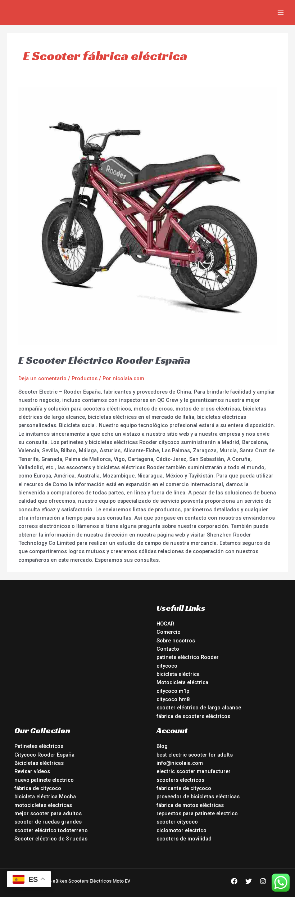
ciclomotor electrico (181, 830)
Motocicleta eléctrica (182, 682)
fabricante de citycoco (183, 788)
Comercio (168, 632)
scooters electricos (180, 780)
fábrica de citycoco (37, 788)
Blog (162, 746)
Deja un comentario (42, 378)
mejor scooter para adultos (48, 813)
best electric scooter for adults (194, 755)
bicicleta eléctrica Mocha (45, 796)
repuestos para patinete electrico (197, 813)
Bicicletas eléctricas (39, 763)
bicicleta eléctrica (178, 674)
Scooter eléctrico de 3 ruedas (50, 838)
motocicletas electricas (43, 805)
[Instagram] (263, 881)
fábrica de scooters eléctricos (193, 716)
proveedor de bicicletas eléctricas (198, 796)
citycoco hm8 (173, 699)
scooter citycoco (177, 821)
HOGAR (165, 623)
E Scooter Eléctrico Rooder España (104, 360)
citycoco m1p (172, 691)
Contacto (167, 649)
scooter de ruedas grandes (48, 821)
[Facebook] (234, 881)
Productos (84, 378)
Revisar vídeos (32, 771)
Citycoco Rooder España (44, 755)
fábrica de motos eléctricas (190, 805)
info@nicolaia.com (179, 763)
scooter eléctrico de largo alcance (198, 707)
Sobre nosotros (175, 640)
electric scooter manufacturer (193, 771)
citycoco (166, 666)
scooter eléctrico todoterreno (51, 830)
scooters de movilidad (184, 838)
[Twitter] (248, 881)
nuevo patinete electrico (44, 780)
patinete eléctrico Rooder (187, 657)
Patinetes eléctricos (38, 746)
